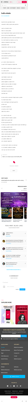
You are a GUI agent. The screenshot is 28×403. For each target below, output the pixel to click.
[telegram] (20, 386)
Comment (22, 289)
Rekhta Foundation (18, 347)
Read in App (14, 397)
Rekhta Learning (18, 369)
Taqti (2, 353)
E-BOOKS (23, 8)
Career (15, 356)
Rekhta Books (4, 372)
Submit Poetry (4, 358)
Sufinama (16, 366)
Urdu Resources (5, 356)
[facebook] (8, 386)
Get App (24, 1)
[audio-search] (25, 5)
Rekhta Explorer (18, 358)
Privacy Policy (21, 338)
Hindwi (2, 366)
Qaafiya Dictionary (5, 350)
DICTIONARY (13, 8)
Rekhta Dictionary (5, 369)
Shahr (14, 170)
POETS (4, 8)
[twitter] (11, 386)
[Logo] (6, 2)
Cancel (17, 289)
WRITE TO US (15, 376)
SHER (8, 8)
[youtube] (14, 386)
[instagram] (17, 386)
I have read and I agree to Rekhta (14, 338)
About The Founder (18, 350)
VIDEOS (18, 8)
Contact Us (16, 353)
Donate (19, 1)
